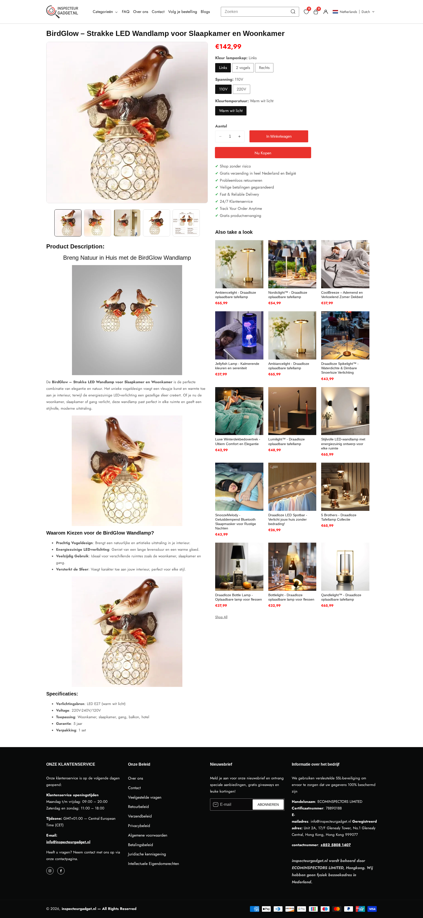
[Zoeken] (293, 12)
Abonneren (268, 804)
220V (241, 89)
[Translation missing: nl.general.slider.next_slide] (204, 222)
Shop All (221, 617)
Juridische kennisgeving (147, 854)
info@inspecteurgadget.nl (68, 842)
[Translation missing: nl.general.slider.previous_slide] (49, 222)
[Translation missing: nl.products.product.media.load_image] (68, 222)
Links (223, 67)
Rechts (264, 67)
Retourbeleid (138, 806)
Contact (158, 11)
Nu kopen (263, 153)
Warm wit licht (231, 110)
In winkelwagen (279, 136)
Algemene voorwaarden (147, 835)
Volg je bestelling (182, 11)
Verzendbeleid (140, 816)
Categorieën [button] (103, 11)
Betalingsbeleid (140, 845)
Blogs (205, 11)
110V (223, 89)
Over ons (140, 11)
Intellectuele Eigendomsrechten (153, 863)
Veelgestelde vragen (144, 797)
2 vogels (243, 67)
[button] (353, 12)
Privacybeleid (139, 825)
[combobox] (260, 12)
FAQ (125, 11)
